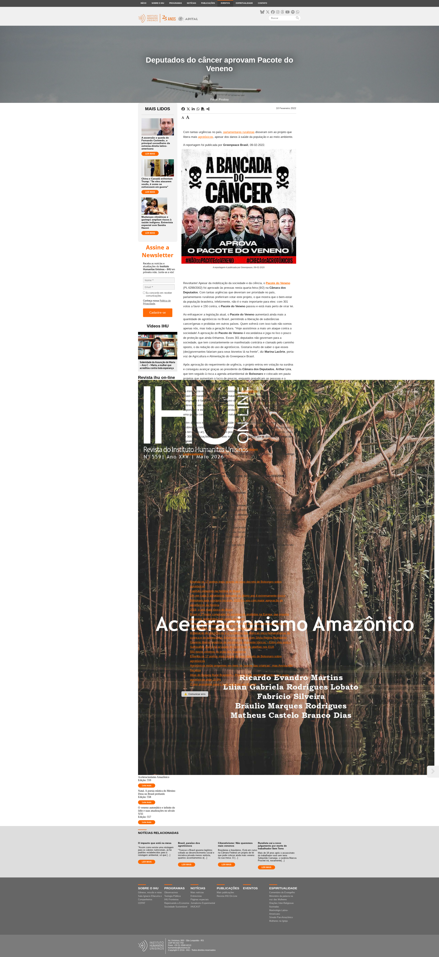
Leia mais (146, 785)
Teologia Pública (172, 896)
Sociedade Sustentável (175, 906)
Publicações (208, 3)
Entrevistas (196, 896)
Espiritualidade (244, 3)
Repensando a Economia (176, 903)
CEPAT (141, 903)
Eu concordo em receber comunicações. (159, 294)
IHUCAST (195, 906)
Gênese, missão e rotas (150, 892)
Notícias (191, 3)
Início (143, 3)
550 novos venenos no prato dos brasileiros (218, 651)
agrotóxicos (205, 137)
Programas (175, 3)
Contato (262, 3)
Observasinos (171, 892)
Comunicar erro (194, 694)
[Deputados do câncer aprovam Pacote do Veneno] (208, 109)
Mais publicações (225, 892)
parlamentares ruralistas (238, 132)
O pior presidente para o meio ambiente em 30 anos (223, 684)
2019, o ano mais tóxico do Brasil (211, 609)
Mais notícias (197, 892)
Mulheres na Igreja (278, 921)
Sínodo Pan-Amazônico (281, 917)
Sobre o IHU (158, 3)
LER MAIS (150, 154)
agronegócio (249, 391)
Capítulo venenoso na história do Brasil (215, 591)
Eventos (225, 3)
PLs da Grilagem (247, 449)
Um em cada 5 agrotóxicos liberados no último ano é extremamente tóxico (237, 595)
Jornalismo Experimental (203, 903)
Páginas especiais (200, 899)
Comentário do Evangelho (282, 892)
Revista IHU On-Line (227, 896)
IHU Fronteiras (171, 899)
